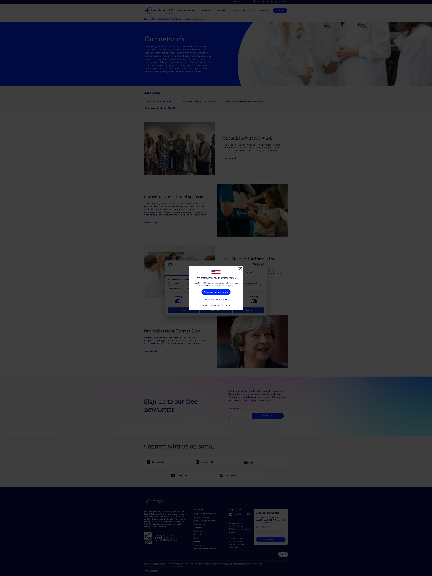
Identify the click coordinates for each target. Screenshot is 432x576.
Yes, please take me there (216, 292)
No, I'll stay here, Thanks (216, 299)
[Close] (240, 269)
